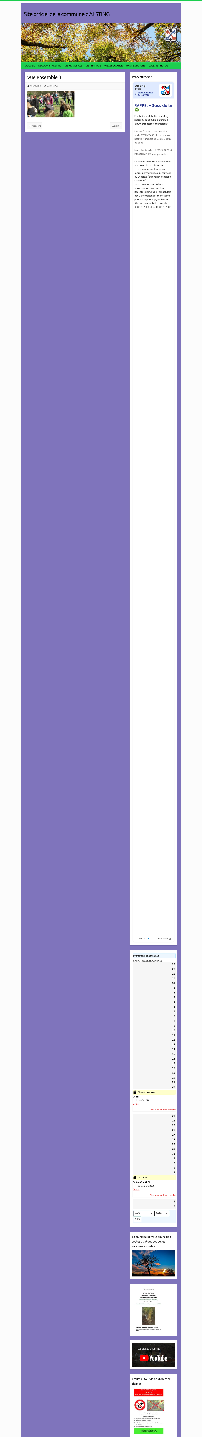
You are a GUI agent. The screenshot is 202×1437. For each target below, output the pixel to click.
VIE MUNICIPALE (73, 65)
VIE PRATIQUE (93, 65)
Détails (136, 1104)
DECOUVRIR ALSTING (49, 65)
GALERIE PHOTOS (158, 65)
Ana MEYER (35, 86)
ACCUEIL (30, 65)
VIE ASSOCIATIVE (113, 65)
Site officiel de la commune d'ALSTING (67, 14)
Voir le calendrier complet (163, 1109)
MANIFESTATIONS (135, 65)
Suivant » (116, 126)
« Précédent (35, 126)
